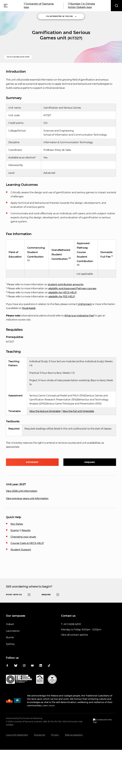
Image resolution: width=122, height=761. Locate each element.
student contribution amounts (65, 284)
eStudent (32, 462)
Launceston (13, 630)
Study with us (14, 595)
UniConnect (85, 304)
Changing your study (23, 536)
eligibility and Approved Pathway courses (72, 288)
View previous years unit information (27, 498)
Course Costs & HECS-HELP (27, 543)
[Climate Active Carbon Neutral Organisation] (39, 680)
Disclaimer (39, 735)
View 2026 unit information (21, 491)
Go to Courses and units (18, 56)
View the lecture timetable (45, 411)
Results (26, 530)
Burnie (10, 637)
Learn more (48, 705)
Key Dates (17, 524)
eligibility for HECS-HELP (62, 292)
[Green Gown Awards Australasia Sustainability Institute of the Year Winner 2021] (52, 680)
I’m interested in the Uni (59, 16)
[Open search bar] (116, 5)
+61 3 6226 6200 (72, 624)
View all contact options (74, 634)
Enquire (90, 462)
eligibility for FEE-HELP (62, 296)
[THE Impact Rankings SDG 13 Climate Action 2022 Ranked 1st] (19, 680)
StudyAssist (29, 308)
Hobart (10, 624)
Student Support (21, 549)
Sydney (10, 644)
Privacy (55, 735)
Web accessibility (74, 735)
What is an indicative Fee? (79, 315)
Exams (15, 530)
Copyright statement (17, 735)
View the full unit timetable (78, 411)
